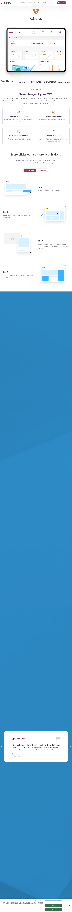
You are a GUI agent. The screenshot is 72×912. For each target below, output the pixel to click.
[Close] (69, 905)
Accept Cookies (53, 909)
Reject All (54, 905)
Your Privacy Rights (53, 901)
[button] (30, 170)
